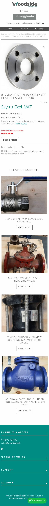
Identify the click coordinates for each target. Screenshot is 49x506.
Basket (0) (39, 29)
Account (24, 29)
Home (3, 34)
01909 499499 (13, 23)
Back (45, 102)
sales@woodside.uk (31, 23)
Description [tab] (10, 140)
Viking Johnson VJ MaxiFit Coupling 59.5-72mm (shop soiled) (24, 340)
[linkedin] (43, 23)
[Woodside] (24, 4)
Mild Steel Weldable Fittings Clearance (31, 34)
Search (25, 11)
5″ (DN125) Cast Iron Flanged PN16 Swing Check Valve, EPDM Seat (25, 402)
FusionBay (11, 34)
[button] (43, 47)
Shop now (24, 227)
